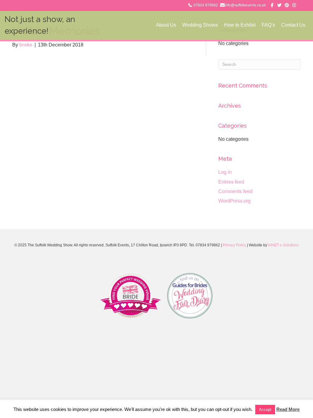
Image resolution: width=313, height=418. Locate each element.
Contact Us (293, 25)
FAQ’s (268, 25)
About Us (166, 25)
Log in (225, 172)
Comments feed (235, 191)
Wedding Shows (200, 25)
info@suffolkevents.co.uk (245, 5)
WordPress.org (234, 200)
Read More (288, 409)
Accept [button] (265, 409)
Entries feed (231, 182)
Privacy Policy (234, 245)
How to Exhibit (240, 25)
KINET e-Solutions (283, 245)
